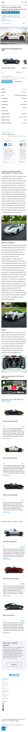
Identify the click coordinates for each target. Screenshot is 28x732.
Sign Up (14, 664)
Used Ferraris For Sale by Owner (12, 521)
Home (8, 5)
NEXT (23, 23)
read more (7, 158)
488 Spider (23, 92)
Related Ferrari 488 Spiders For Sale (11, 49)
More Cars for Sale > (5, 20)
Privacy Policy (4, 727)
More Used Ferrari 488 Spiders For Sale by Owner (12, 400)
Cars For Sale (14, 5)
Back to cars (3, 5)
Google (11, 162)
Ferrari (20, 5)
